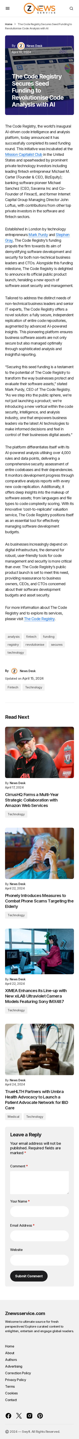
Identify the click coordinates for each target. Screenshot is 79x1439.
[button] (7, 8)
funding (48, 637)
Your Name (20, 1201)
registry (13, 645)
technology (16, 652)
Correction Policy (18, 1373)
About (9, 1353)
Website (16, 1250)
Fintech (13, 687)
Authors (11, 1360)
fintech (31, 637)
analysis (13, 637)
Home (8, 24)
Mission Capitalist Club (23, 154)
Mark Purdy (38, 234)
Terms (10, 1386)
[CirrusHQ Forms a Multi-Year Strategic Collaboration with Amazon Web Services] (39, 752)
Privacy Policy (15, 1380)
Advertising (13, 1366)
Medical (13, 1117)
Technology (33, 687)
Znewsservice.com (25, 1313)
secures (57, 645)
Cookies (11, 1393)
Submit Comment (29, 1276)
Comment (19, 1166)
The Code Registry (39, 619)
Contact (11, 1400)
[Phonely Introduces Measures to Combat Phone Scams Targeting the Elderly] (39, 853)
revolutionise (34, 645)
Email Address (22, 1225)
